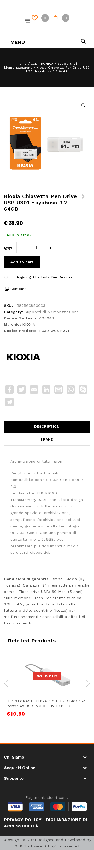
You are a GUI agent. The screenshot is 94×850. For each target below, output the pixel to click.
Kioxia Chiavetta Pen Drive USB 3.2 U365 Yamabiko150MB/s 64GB (83, 202)
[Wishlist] (35, 18)
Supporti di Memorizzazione (52, 312)
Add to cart (21, 262)
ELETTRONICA (42, 63)
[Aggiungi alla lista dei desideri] (41, 661)
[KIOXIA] (23, 357)
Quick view (65, 661)
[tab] (47, 426)
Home (22, 63)
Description (47, 426)
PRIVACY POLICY (23, 819)
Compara (18, 289)
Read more (29, 661)
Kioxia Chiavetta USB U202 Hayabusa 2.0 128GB (70, 202)
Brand (47, 440)
